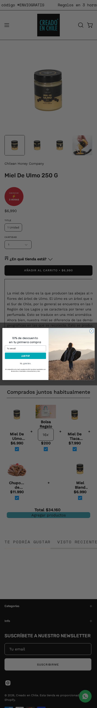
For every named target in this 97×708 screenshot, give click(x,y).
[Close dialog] (92, 331)
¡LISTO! (25, 356)
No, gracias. (25, 363)
